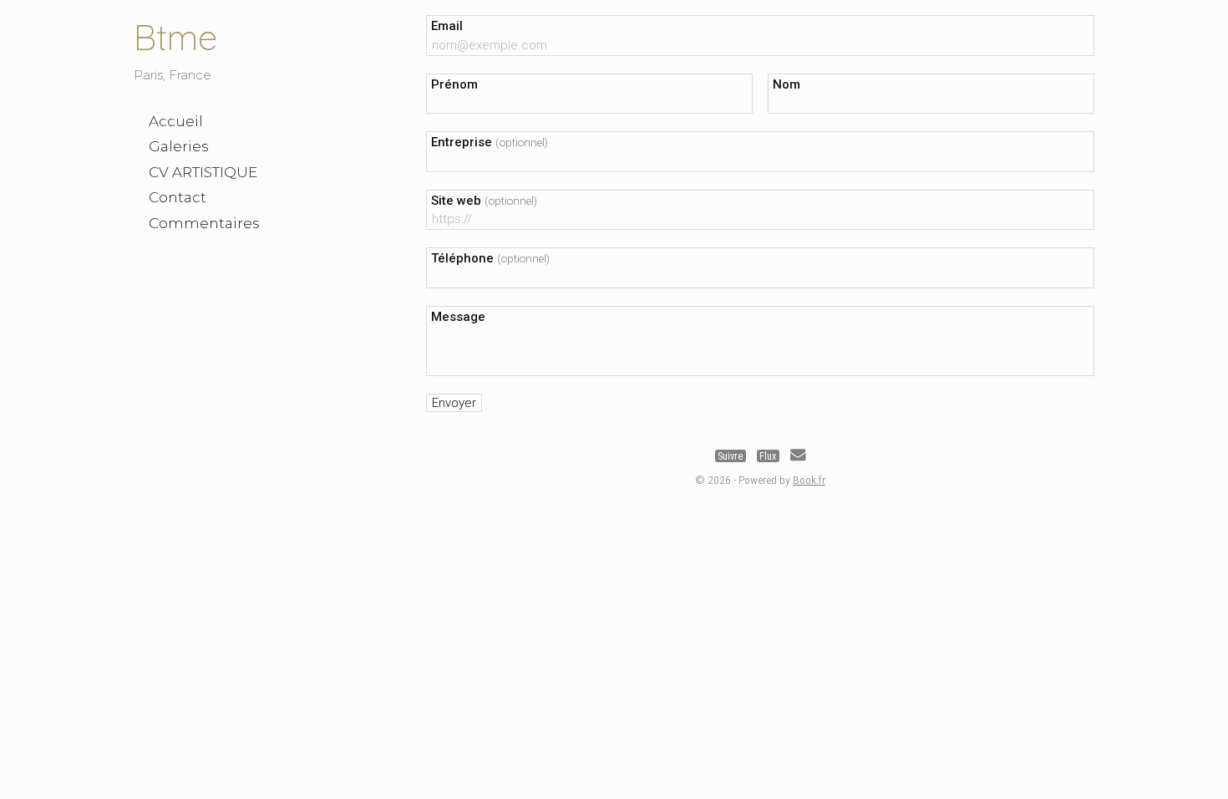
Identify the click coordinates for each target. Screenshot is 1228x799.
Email (447, 25)
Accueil (176, 121)
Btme (175, 37)
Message (458, 316)
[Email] (797, 456)
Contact (177, 197)
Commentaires (204, 223)
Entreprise (489, 142)
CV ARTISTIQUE (203, 172)
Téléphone (490, 258)
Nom (786, 84)
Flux (767, 456)
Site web (484, 200)
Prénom (454, 84)
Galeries (179, 146)
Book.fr (809, 479)
